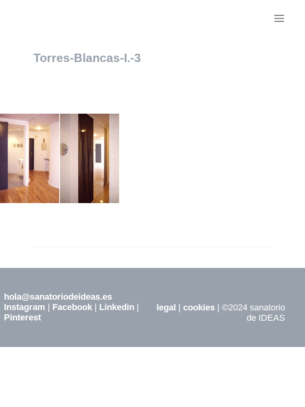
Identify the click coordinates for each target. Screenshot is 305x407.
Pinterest (22, 317)
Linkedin (116, 307)
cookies (199, 307)
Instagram (24, 307)
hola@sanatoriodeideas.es (58, 297)
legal (166, 307)
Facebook (72, 307)
